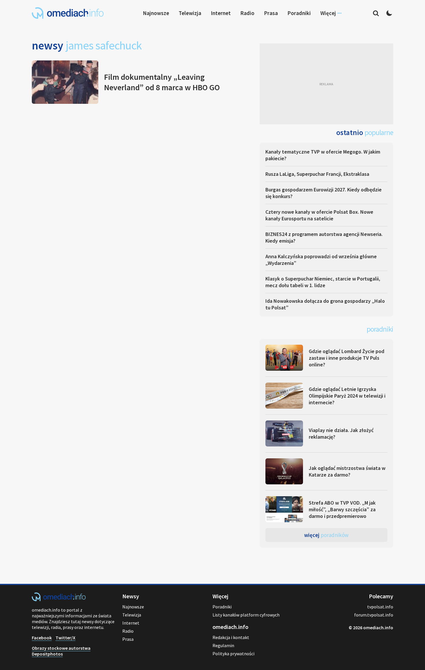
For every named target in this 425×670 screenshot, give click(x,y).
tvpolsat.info (380, 607)
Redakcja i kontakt (230, 637)
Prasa (271, 13)
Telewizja (190, 13)
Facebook (42, 638)
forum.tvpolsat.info (373, 615)
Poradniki (299, 13)
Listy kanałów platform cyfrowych (246, 615)
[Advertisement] (326, 83)
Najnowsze (156, 13)
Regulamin (223, 645)
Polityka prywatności (233, 653)
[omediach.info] (59, 599)
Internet (221, 13)
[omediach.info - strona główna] (68, 13)
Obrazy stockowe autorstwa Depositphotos (61, 651)
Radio (247, 13)
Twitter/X (65, 638)
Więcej (326, 534)
